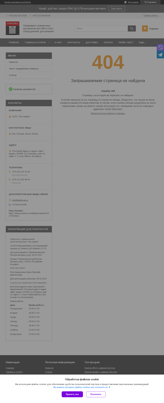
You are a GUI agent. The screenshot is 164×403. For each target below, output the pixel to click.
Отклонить (95, 394)
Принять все (72, 394)
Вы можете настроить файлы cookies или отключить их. (80, 387)
